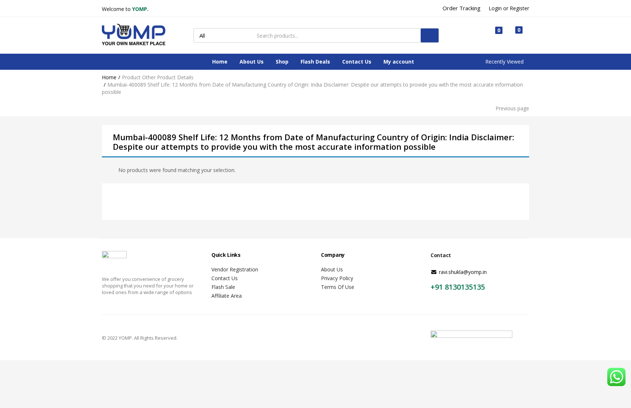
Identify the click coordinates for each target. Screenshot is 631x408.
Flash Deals (315, 61)
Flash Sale (223, 286)
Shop (282, 61)
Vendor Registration (234, 269)
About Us (252, 61)
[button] (515, 35)
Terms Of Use (337, 286)
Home (219, 61)
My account (398, 61)
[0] (493, 35)
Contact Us (356, 61)
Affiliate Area (226, 295)
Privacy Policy (337, 278)
